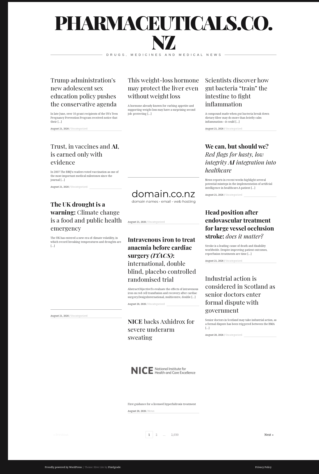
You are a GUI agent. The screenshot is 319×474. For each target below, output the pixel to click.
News (151, 411)
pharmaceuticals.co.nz (163, 31)
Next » (269, 435)
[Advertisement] (163, 148)
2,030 (175, 435)
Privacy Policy (263, 467)
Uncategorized (79, 128)
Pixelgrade (114, 467)
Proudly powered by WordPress (63, 467)
